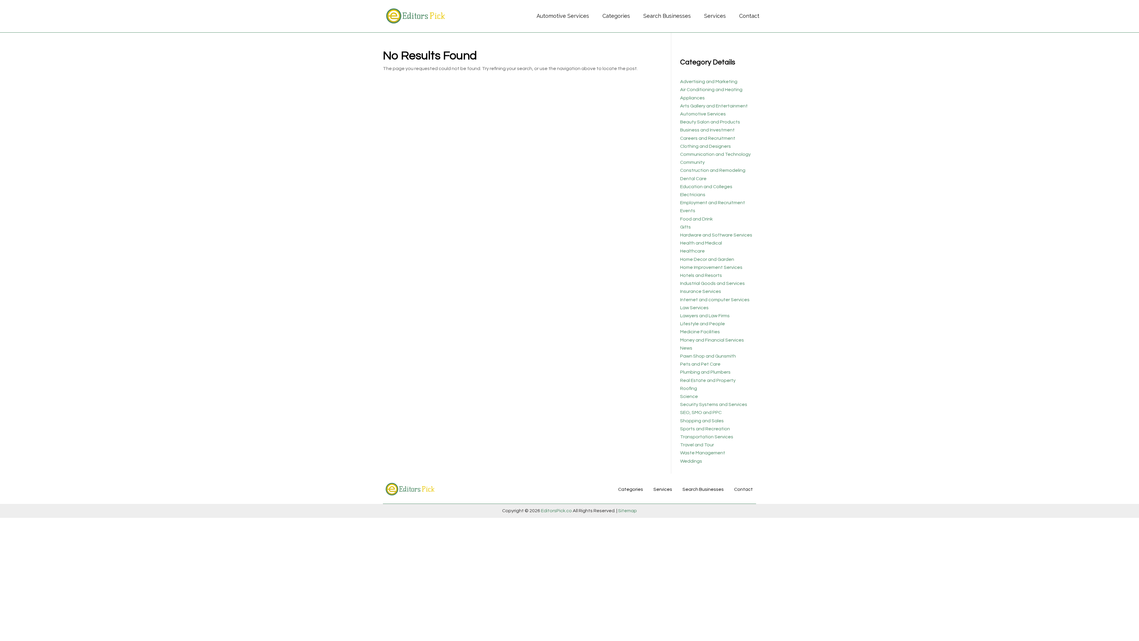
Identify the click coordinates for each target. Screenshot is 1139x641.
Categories (616, 16)
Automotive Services (563, 16)
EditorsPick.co (556, 510)
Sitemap (627, 510)
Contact (749, 16)
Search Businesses (667, 16)
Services (715, 16)
